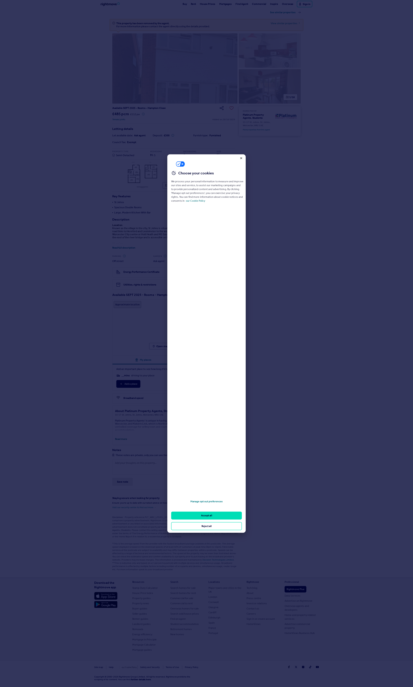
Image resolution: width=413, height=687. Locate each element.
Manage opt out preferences (206, 501)
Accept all (206, 515)
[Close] (241, 158)
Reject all (206, 525)
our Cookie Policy (195, 200)
